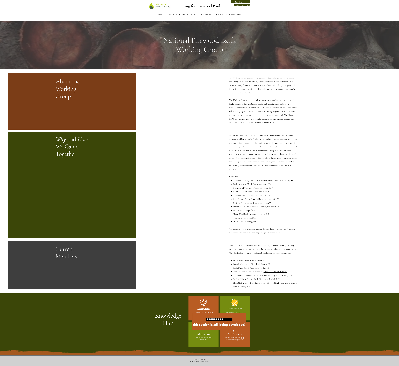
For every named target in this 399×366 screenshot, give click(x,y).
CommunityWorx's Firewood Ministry (259, 275)
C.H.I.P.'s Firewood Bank (269, 283)
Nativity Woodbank (252, 264)
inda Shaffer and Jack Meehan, (246, 283)
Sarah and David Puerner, (243, 279)
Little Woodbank (261, 279)
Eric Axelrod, (238, 260)
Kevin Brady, (238, 264)
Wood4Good (249, 260)
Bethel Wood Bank (251, 268)
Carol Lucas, (238, 275)
